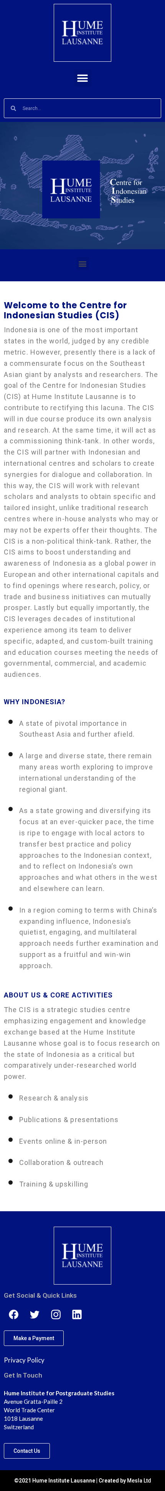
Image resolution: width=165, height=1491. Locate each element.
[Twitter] (34, 1314)
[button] (82, 78)
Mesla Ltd (139, 1480)
